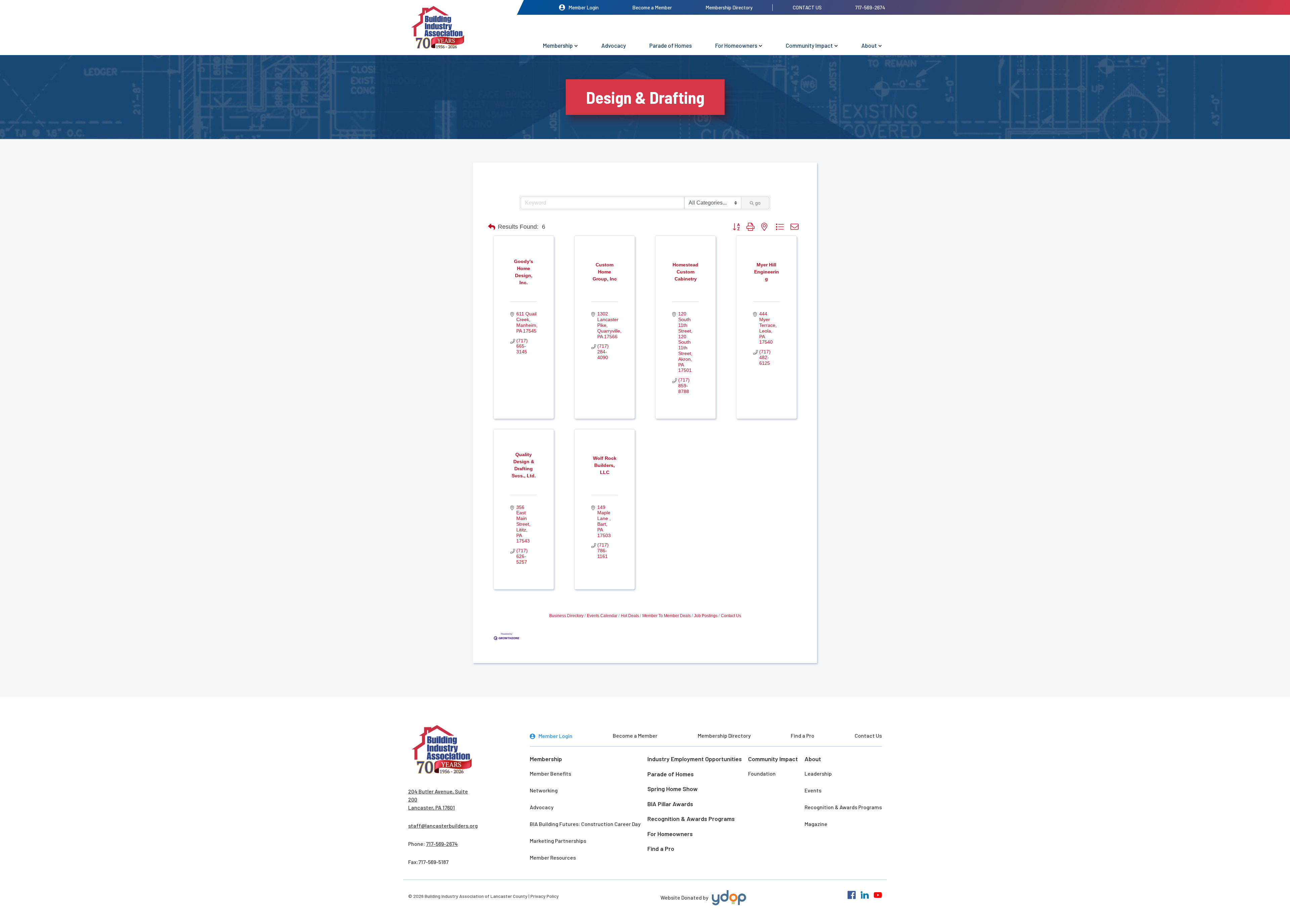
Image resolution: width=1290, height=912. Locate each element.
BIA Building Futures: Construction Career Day (585, 824)
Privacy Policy (544, 896)
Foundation (762, 773)
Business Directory (566, 615)
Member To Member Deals (666, 615)
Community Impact (809, 45)
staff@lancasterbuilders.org (443, 825)
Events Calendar (602, 615)
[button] (491, 227)
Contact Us (807, 7)
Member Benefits (550, 773)
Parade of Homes (670, 45)
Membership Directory (728, 7)
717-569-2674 (870, 7)
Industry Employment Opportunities (694, 759)
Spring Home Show (672, 788)
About (869, 45)
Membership (558, 45)
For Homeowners (736, 45)
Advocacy (613, 45)
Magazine (816, 824)
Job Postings (706, 615)
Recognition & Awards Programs (691, 818)
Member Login (583, 7)
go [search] (758, 203)
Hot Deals (630, 615)
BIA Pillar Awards (670, 804)
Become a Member (652, 7)
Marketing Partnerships (558, 840)
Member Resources (553, 857)
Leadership (818, 773)
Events (813, 790)
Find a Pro (802, 735)
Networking (544, 790)
